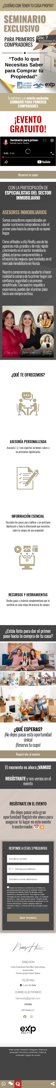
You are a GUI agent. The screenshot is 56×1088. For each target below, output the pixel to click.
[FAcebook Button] (24, 1017)
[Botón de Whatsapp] (3, 1084)
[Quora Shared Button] (17, 1084)
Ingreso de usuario (33, 1055)
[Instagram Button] (31, 1017)
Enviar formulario (28, 918)
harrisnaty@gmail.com (28, 998)
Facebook (24, 1049)
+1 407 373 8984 (29, 985)
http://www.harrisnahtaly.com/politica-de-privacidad (30, 908)
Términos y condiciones (28, 1052)
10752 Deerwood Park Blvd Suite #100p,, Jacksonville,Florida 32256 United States (28, 970)
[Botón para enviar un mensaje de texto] (10, 1084)
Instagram (33, 1049)
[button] (52, 1084)
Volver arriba (14, 1049)
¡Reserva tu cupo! (28, 174)
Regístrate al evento (28, 754)
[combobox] (10, 869)
